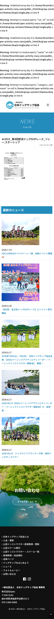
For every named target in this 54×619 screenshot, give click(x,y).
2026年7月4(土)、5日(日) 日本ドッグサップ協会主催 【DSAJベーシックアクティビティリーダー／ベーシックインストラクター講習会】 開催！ (27, 359)
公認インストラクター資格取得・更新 (21, 544)
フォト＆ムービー (11, 570)
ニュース (7, 566)
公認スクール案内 (11, 547)
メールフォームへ (25, 501)
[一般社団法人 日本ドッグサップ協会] (22, 105)
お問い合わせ (9, 574)
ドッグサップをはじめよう (16, 562)
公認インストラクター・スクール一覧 (21, 551)
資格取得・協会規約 (12, 555)
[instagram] (29, 578)
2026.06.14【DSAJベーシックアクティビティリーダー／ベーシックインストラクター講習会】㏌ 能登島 (27, 407)
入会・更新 (8, 540)
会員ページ (8, 559)
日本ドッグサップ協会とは (16, 536)
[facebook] (24, 578)
